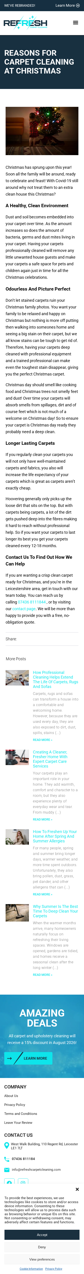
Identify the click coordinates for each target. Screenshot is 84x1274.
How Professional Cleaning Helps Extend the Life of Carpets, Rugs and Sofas (55, 679)
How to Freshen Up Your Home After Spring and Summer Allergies (55, 836)
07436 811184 (23, 1159)
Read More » (42, 740)
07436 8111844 (32, 602)
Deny (42, 1247)
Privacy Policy (53, 1268)
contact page (24, 608)
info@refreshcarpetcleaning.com (36, 1170)
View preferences (42, 1259)
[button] (77, 1189)
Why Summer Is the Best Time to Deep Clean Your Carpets (55, 911)
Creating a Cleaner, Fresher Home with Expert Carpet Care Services (50, 759)
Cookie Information (31, 1268)
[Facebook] (9, 1183)
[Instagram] (23, 1183)
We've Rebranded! (19, 6)
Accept (42, 1235)
